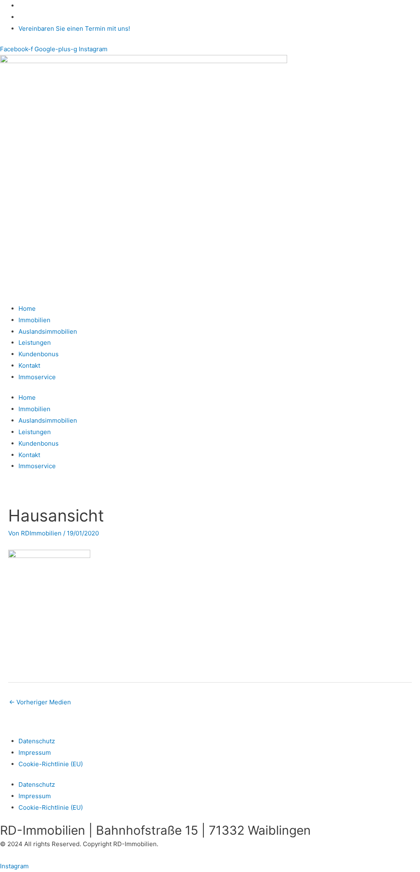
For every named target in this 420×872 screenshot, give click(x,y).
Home (27, 308)
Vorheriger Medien (40, 702)
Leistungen (34, 342)
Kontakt (29, 365)
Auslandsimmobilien (47, 331)
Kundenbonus (38, 354)
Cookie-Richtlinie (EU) (50, 764)
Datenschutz (36, 741)
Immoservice (37, 377)
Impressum (34, 752)
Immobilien (34, 320)
